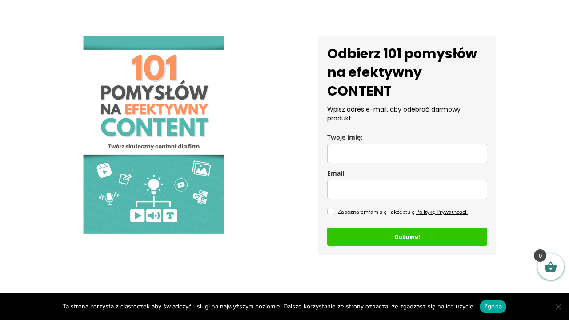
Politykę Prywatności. (442, 212)
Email (335, 173)
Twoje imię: (344, 137)
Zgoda (493, 306)
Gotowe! (407, 236)
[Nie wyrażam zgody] (557, 306)
